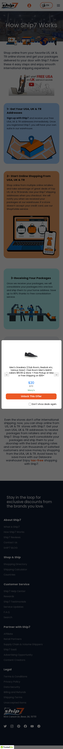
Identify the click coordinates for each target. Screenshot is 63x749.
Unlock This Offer (31, 396)
